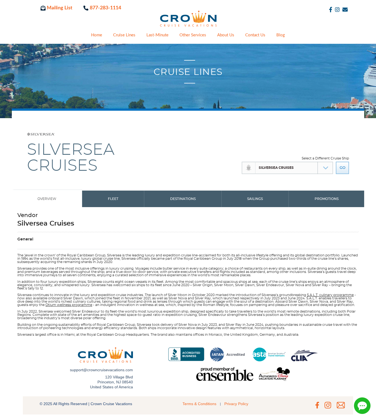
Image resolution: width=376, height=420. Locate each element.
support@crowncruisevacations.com (101, 370)
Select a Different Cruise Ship (325, 158)
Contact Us (255, 35)
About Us (225, 35)
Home (96, 35)
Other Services (192, 35)
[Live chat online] (362, 405)
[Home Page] (188, 21)
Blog (280, 35)
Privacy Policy (236, 404)
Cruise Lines (124, 35)
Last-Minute (157, 35)
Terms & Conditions (199, 404)
